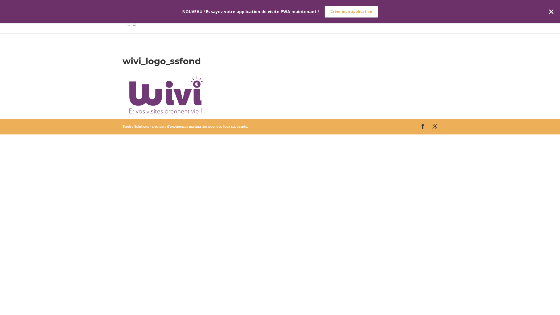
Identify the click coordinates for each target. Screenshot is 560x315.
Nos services (340, 17)
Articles (373, 17)
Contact (427, 17)
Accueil (282, 17)
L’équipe (307, 17)
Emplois (400, 17)
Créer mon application (351, 11)
